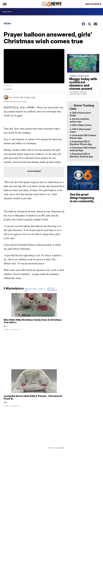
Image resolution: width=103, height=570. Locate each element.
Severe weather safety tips (79, 120)
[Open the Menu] (4, 4)
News (7, 23)
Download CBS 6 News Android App (83, 149)
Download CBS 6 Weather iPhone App (81, 143)
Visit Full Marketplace (52, 289)
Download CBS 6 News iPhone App (83, 136)
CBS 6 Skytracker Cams (80, 130)
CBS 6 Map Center (81, 125)
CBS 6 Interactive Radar (80, 114)
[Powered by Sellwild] (60, 448)
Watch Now (92, 4)
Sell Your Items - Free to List (35, 290)
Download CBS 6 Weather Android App (81, 155)
